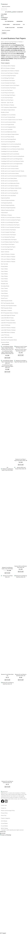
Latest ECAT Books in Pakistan (8, 327)
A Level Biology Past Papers (7, 78)
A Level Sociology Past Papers (8, 95)
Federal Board (4, 212)
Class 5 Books (4, 278)
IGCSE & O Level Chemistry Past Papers (10, 227)
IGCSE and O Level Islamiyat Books (9, 180)
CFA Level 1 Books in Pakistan (8, 256)
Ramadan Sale (4, 283)
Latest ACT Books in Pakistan (8, 320)
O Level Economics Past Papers (8, 234)
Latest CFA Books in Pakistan (8, 254)
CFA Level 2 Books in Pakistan (8, 259)
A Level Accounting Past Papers (8, 75)
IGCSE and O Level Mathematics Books (10, 183)
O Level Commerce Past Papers (8, 229)
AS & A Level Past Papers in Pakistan (13, 41)
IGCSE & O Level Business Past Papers (10, 224)
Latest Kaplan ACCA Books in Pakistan (10, 70)
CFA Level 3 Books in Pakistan (8, 261)
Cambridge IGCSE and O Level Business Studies (12, 161)
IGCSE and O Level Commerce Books (10, 168)
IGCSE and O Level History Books (9, 178)
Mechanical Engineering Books (8, 207)
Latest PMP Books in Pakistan (8, 332)
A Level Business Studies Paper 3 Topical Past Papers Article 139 (7, 366)
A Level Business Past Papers (8, 80)
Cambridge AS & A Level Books (8, 114)
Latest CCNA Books (5, 325)
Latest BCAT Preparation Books (8, 322)
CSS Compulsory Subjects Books (9, 107)
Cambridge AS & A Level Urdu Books (9, 151)
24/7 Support (8, 11)
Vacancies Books (5, 342)
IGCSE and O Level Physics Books (9, 190)
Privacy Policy (4, 813)
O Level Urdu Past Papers (7, 249)
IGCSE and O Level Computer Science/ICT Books (12, 171)
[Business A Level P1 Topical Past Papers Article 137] (20, 347)
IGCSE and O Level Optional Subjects (10, 185)
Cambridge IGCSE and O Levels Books (10, 153)
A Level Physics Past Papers (7, 92)
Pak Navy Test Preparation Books (8, 305)
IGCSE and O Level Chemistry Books (9, 166)
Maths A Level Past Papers (7, 100)
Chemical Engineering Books (8, 200)
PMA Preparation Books (6, 308)
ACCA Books (4, 821)
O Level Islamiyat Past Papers (8, 237)
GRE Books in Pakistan (6, 310)
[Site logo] (4, 4)
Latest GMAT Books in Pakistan (8, 330)
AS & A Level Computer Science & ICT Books (11, 119)
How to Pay (3, 815)
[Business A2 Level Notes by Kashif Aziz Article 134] (20, 624)
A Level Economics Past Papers (8, 87)
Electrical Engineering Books (7, 205)
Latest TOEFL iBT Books (6, 337)
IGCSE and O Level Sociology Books (9, 193)
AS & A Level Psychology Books (8, 139)
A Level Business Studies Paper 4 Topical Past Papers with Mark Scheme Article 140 (7, 352)
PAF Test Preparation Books (7, 303)
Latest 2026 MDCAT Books (7, 317)
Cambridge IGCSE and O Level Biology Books (11, 158)
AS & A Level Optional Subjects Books (10, 134)
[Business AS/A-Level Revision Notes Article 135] (20, 516)
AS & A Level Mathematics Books (8, 131)
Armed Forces (4, 298)
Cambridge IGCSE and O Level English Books (11, 163)
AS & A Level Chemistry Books (8, 117)
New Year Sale (4, 264)
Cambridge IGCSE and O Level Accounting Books (12, 156)
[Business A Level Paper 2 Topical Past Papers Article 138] (20, 409)
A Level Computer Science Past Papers (10, 85)
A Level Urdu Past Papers (7, 97)
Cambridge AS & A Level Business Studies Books (12, 149)
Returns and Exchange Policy (8, 810)
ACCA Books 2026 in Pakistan (8, 65)
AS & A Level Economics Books (8, 122)
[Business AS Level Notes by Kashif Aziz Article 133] (7, 731)
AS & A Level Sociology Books (8, 141)
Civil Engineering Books (6, 202)
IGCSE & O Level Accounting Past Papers (10, 220)
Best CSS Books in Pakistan (7, 105)
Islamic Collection (5, 251)
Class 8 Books (4, 291)
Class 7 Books (4, 288)
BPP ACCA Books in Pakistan (8, 68)
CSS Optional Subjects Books (8, 109)
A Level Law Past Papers (7, 90)
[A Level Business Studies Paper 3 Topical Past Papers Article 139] (7, 362)
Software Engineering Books (7, 210)
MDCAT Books (4, 828)
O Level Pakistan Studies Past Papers (10, 242)
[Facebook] (2, 801)
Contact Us (3, 808)
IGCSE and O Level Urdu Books (8, 195)
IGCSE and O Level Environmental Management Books (14, 175)
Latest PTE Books (5, 335)
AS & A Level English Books (7, 124)
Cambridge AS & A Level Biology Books (10, 146)
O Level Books (4, 825)
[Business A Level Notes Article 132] (7, 624)
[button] (7, 358)
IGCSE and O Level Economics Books (10, 173)
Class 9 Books (4, 293)
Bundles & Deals (5, 112)
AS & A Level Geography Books (8, 127)
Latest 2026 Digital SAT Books (8, 315)
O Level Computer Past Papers (8, 232)
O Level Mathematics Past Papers (9, 239)
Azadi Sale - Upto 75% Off (7, 102)
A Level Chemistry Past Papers (8, 83)
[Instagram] (6, 801)
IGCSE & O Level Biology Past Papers (10, 222)
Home (2, 41)
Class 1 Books (4, 268)
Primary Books (4, 266)
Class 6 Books (4, 281)
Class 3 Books (4, 273)
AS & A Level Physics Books (7, 136)
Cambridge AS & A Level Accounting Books (11, 144)
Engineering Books (5, 198)
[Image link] (4, 791)
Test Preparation (5, 295)
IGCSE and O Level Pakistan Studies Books (11, 188)
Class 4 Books (4, 276)
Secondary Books (5, 286)
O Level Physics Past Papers (7, 244)
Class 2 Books (4, 271)
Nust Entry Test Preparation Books (9, 339)
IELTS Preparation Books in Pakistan (9, 313)
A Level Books (4, 823)
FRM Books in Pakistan (6, 215)
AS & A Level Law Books (6, 129)
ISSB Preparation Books (6, 300)
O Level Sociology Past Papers (8, 246)
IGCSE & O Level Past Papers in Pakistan (10, 217)
